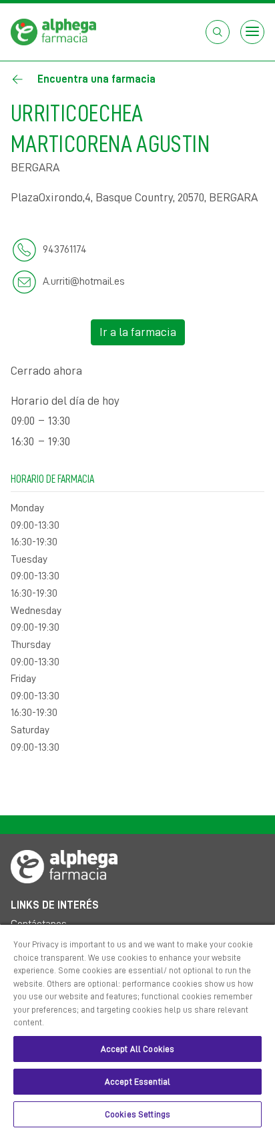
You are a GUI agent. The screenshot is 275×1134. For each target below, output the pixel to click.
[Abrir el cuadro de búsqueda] (218, 32)
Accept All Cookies (137, 1049)
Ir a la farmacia (137, 332)
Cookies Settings (137, 1114)
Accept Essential (137, 1081)
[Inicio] (53, 31)
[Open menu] (252, 32)
